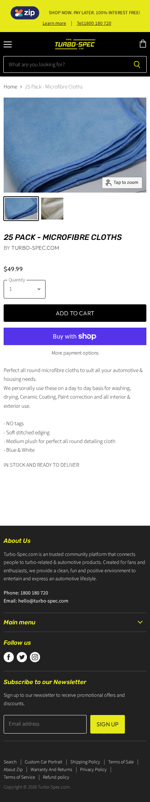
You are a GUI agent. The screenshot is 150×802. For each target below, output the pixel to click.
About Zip (13, 769)
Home (10, 87)
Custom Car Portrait (43, 762)
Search (10, 762)
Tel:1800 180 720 (94, 23)
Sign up (107, 724)
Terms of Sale (121, 762)
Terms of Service (19, 777)
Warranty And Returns (51, 769)
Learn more (54, 23)
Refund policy (56, 777)
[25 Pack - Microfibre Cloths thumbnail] (21, 208)
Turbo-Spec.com (35, 247)
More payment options (75, 353)
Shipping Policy (85, 762)
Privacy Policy (93, 769)
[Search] (137, 64)
